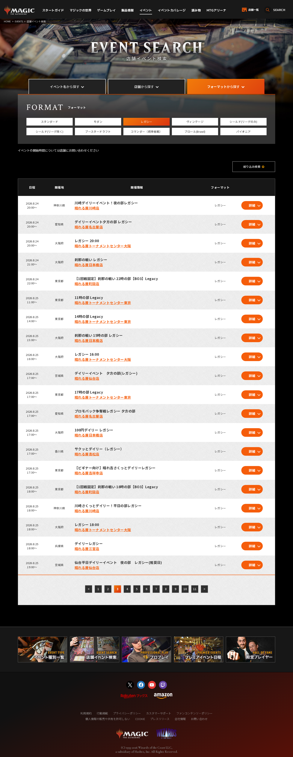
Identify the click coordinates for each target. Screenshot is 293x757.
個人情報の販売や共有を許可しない (107, 719)
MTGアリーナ (216, 10)
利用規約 (86, 713)
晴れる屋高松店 (87, 454)
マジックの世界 (80, 10)
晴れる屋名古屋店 (89, 226)
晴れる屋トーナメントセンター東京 (103, 302)
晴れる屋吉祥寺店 (89, 472)
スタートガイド (53, 10)
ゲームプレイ (106, 10)
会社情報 (180, 719)
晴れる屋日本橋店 (89, 264)
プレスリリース (159, 719)
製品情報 (127, 10)
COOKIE (140, 719)
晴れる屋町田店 (87, 283)
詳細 (252, 205)
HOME (7, 21)
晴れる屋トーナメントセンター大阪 (103, 245)
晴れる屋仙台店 (87, 378)
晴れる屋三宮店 (87, 548)
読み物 (196, 10)
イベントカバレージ (172, 10)
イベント (146, 10)
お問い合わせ (199, 719)
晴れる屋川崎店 (87, 208)
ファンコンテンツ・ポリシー (194, 713)
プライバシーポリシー (127, 713)
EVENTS (19, 21)
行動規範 (102, 713)
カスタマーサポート (158, 713)
